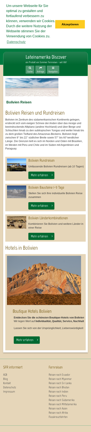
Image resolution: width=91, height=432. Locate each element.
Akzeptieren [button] (70, 24)
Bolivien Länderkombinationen (48, 218)
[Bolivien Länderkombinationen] (16, 222)
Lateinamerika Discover (11, 61)
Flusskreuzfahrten (58, 417)
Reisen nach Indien (58, 391)
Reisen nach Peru (58, 396)
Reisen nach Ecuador (59, 374)
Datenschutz (9, 387)
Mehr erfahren (39, 175)
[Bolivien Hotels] (44, 280)
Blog (5, 379)
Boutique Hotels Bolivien (32, 311)
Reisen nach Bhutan (59, 387)
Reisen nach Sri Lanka (60, 383)
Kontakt (7, 383)
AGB (5, 374)
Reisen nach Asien (58, 408)
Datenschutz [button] (16, 42)
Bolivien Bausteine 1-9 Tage (46, 187)
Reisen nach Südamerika (61, 400)
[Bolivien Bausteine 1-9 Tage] (16, 192)
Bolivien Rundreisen (41, 160)
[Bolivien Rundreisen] (16, 164)
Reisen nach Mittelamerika (63, 404)
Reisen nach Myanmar (60, 379)
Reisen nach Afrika (58, 412)
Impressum (9, 391)
